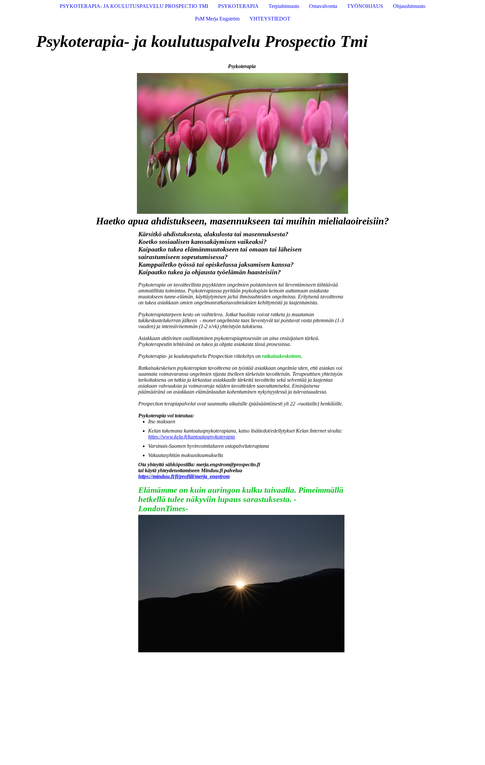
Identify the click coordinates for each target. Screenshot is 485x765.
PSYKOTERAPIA (238, 6)
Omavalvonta (323, 6)
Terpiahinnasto (284, 6)
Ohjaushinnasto (409, 6)
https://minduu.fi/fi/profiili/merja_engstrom (184, 476)
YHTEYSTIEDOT (269, 18)
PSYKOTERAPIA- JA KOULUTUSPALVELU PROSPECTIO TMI (134, 6)
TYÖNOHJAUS (365, 6)
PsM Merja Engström (217, 18)
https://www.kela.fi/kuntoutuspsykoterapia (191, 437)
